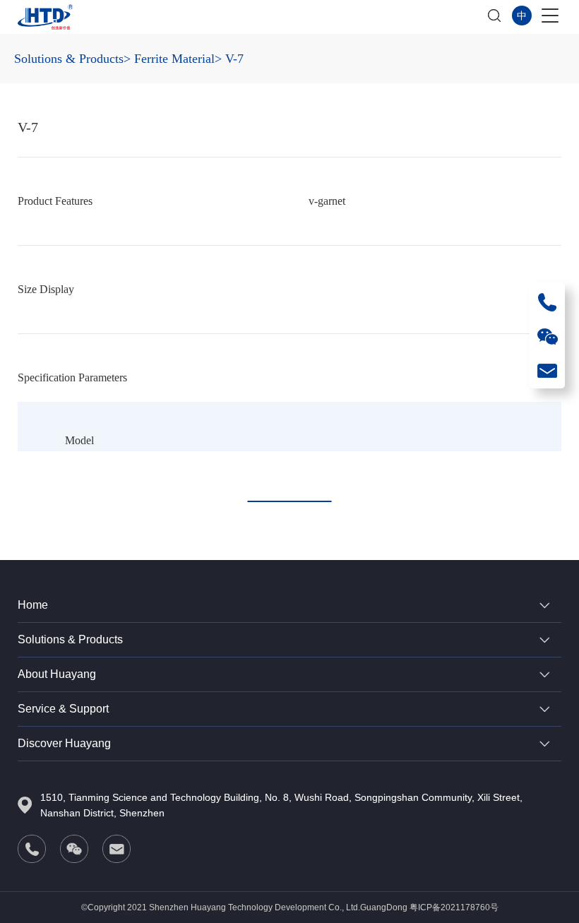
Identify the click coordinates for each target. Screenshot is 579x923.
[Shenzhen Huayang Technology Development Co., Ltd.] (45, 17)
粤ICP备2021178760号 (454, 907)
